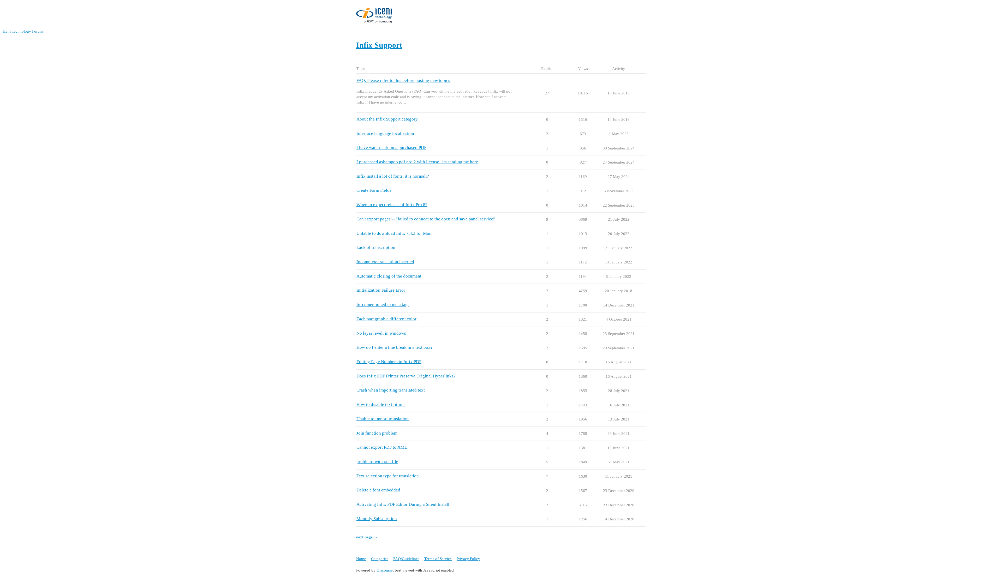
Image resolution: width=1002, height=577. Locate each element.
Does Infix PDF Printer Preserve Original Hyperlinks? (406, 376)
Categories (379, 559)
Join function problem (376, 433)
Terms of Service (438, 559)
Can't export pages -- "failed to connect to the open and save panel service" (425, 219)
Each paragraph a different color (386, 318)
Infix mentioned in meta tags (382, 304)
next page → (367, 537)
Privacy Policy (468, 559)
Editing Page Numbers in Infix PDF (388, 361)
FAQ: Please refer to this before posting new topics (403, 80)
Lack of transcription (375, 247)
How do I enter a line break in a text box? (394, 347)
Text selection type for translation (387, 475)
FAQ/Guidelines (406, 559)
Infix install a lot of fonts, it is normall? (392, 176)
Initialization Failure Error (380, 290)
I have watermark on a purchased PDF (391, 147)
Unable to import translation (382, 418)
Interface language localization (385, 133)
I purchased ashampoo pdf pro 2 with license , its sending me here (417, 161)
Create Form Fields (373, 190)
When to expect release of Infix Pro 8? (391, 204)
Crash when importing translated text (390, 390)
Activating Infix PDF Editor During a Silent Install (402, 504)
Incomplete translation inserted (385, 261)
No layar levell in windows (381, 333)
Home (361, 559)
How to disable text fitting (380, 404)
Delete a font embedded (378, 490)
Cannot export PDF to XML (381, 447)
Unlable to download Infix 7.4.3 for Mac (393, 233)
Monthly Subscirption (376, 518)
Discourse (385, 570)
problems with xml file (377, 461)
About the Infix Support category (387, 119)
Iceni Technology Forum (23, 31)
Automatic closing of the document (388, 276)
